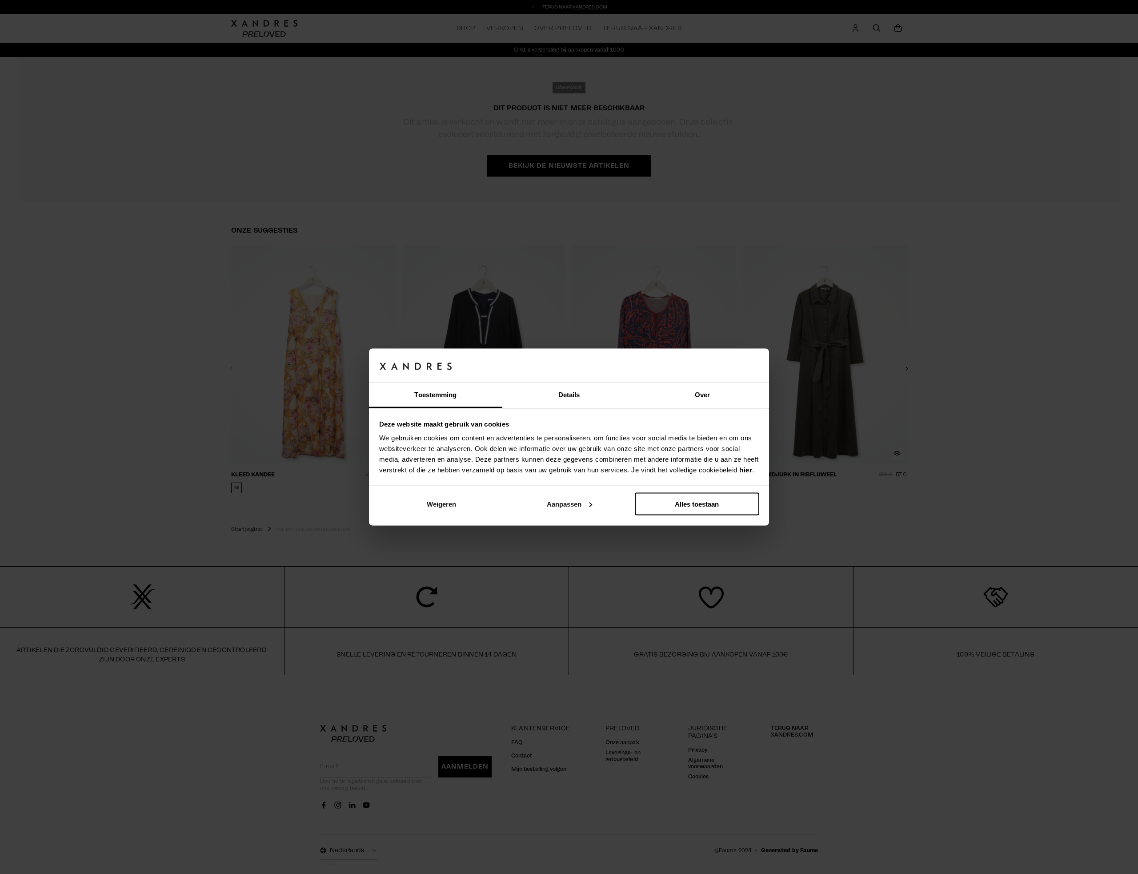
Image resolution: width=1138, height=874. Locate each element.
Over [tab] (702, 395)
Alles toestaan (697, 503)
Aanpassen (564, 503)
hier (745, 470)
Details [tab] (569, 395)
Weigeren (441, 503)
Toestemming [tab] (435, 395)
